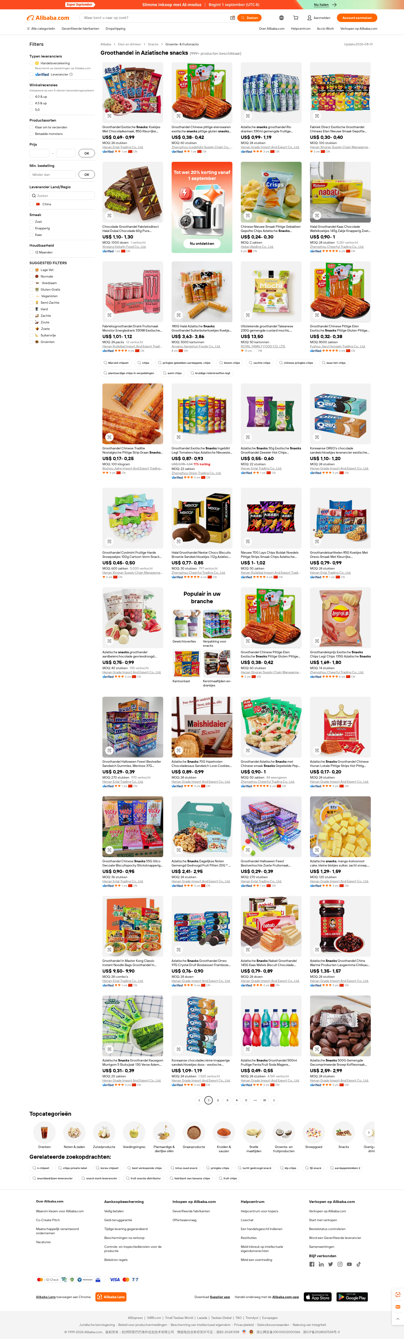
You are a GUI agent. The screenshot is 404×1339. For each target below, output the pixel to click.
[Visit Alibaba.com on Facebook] (312, 1264)
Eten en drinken (129, 44)
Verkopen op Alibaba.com (327, 1211)
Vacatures (43, 1242)
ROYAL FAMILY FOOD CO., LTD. (263, 346)
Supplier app (220, 1297)
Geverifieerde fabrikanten (191, 1211)
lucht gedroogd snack (257, 1168)
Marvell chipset (118, 363)
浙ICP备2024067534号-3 (321, 1332)
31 (264, 1100)
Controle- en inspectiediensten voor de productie (133, 1249)
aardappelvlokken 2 (347, 1168)
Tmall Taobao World (179, 1318)
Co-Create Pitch (48, 1220)
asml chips (175, 373)
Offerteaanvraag (184, 1220)
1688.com (154, 1318)
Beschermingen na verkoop (124, 1238)
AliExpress (135, 1318)
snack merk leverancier (101, 1178)
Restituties (249, 1238)
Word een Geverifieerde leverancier (335, 1238)
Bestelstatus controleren (327, 1229)
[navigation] (62, 572)
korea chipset (110, 1168)
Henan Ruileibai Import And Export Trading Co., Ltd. (132, 346)
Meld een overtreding (256, 1260)
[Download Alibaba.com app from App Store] (318, 1297)
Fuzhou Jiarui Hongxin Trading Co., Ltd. (337, 346)
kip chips (290, 1168)
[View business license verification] (244, 1332)
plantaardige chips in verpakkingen (131, 373)
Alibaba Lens (46, 1297)
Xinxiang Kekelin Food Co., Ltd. (124, 247)
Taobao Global (221, 1318)
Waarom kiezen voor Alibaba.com (60, 1211)
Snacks (153, 44)
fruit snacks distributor (146, 1178)
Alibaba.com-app (285, 1297)
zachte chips (261, 363)
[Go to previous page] (199, 1100)
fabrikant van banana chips (192, 1178)
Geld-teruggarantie (118, 1220)
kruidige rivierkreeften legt (212, 373)
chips (145, 363)
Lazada (202, 1318)
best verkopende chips (147, 1168)
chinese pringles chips (298, 363)
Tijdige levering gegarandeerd (126, 1229)
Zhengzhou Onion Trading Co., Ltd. (196, 473)
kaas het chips (336, 363)
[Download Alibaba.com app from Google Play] (352, 1297)
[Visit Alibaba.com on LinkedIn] (321, 1264)
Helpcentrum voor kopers (259, 1211)
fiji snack (315, 1168)
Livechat (247, 1220)
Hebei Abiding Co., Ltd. (257, 247)
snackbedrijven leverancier (55, 1178)
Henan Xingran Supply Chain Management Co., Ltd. (340, 147)
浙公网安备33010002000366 (278, 1332)
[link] (398, 1294)
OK (86, 153)
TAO (238, 1318)
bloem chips (232, 363)
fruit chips (230, 1178)
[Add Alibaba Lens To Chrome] (110, 1297)
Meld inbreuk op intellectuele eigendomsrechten (262, 1249)
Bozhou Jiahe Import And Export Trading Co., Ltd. (132, 468)
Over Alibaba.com (49, 1201)
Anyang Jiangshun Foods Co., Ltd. (196, 346)
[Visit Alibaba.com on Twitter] (330, 1264)
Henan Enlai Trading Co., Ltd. (122, 147)
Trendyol (251, 1318)
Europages (270, 1318)
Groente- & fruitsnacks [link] (182, 44)
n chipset (43, 1168)
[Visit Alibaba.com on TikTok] (358, 1264)
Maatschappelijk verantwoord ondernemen (57, 1231)
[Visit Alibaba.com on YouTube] (349, 1264)
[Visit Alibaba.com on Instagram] (340, 1264)
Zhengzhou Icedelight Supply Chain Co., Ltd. (202, 147)
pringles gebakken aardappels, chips (186, 363)
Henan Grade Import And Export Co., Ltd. (270, 147)
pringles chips (220, 1168)
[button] (232, 18)
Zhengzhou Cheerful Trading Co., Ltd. (337, 247)
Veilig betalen (114, 1211)
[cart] (296, 18)
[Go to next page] (274, 1100)
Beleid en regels (116, 1260)
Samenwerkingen (321, 1247)
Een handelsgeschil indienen (261, 1229)
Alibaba (106, 44)
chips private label (75, 1168)
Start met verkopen (323, 1220)
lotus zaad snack (186, 1168)
